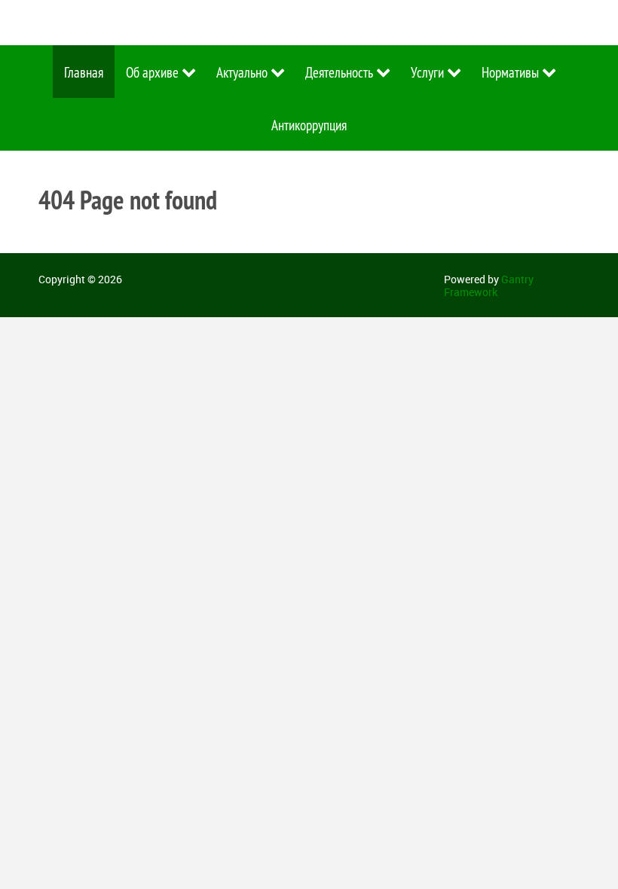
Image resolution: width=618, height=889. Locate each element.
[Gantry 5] (106, 23)
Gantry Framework (489, 285)
